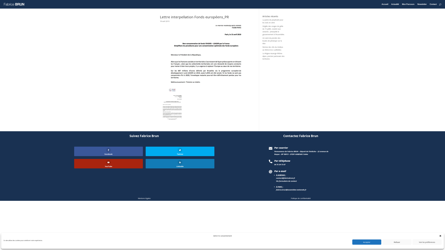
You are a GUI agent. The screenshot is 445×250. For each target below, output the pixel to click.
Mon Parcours (408, 4)
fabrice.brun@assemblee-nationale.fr (291, 190)
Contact (433, 4)
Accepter (366, 242)
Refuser (397, 242)
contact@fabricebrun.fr (285, 178)
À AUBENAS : (281, 175)
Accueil (385, 4)
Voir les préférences (427, 242)
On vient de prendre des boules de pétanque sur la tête (272, 41)
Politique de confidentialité (301, 198)
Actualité (395, 4)
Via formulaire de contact (286, 181)
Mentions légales (144, 198)
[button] (440, 236)
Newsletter (422, 4)
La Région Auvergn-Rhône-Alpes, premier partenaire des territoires (273, 56)
